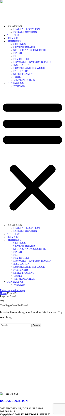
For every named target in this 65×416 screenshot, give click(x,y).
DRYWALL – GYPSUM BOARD (32, 62)
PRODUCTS (14, 41)
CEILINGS (19, 44)
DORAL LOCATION (25, 32)
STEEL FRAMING (23, 74)
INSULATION (21, 65)
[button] (32, 155)
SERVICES (13, 38)
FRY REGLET (21, 59)
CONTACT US (15, 82)
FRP (15, 56)
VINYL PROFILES (24, 79)
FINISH (17, 53)
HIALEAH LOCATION (26, 29)
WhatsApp (19, 85)
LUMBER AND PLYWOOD (29, 68)
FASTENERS (20, 71)
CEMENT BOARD (24, 47)
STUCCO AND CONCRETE (29, 50)
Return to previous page (12, 290)
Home (3, 293)
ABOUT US (13, 35)
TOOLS (17, 77)
